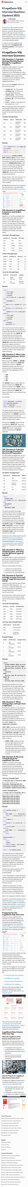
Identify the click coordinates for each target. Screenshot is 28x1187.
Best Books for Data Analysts (9, 1133)
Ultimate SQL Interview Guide (9, 1125)
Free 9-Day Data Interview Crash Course (12, 1118)
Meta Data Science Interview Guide (11, 1167)
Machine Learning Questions (13, 1055)
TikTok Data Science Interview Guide (11, 1170)
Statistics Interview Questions (9, 1163)
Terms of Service (6, 1147)
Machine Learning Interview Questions (12, 1165)
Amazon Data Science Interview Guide (12, 1172)
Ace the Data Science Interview (10, 1130)
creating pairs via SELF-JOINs (10, 1023)
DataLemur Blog (5, 1142)
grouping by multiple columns (10, 1025)
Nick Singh (12, 19)
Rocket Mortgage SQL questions (14, 975)
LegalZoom (7, 27)
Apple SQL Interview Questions (10, 1184)
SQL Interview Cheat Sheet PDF (10, 1123)
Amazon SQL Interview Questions (10, 1175)
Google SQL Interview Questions (10, 1179)
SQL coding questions (19, 36)
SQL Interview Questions (8, 1158)
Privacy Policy (5, 1145)
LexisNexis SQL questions (12, 978)
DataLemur (22, 189)
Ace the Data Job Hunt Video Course (11, 1128)
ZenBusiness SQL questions (13, 984)
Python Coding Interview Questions (11, 1160)
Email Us (3, 1149)
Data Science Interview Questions (10, 1155)
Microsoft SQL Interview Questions (11, 1182)
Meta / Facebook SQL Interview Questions (13, 1177)
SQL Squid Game (6, 1135)
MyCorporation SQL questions (13, 981)
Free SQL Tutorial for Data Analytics (11, 1121)
